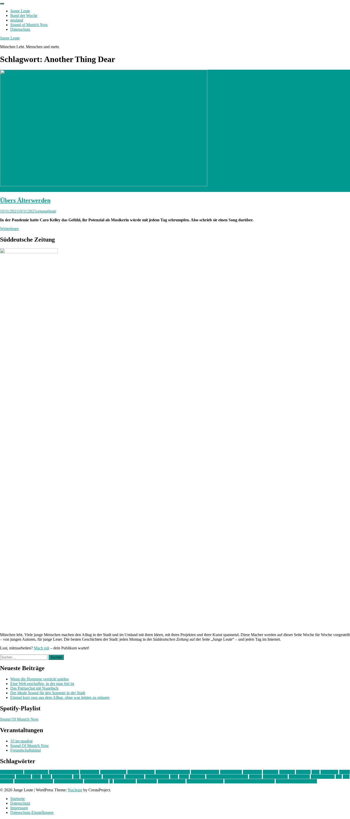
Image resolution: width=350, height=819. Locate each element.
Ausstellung (89, 772)
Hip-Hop (303, 772)
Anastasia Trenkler (64, 772)
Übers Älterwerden (25, 200)
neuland (16, 20)
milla (174, 776)
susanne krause (96, 781)
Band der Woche (23, 15)
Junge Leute (20, 11)
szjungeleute (46, 211)
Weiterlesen (9, 228)
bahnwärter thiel (113, 772)
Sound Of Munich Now (19, 719)
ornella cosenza (275, 776)
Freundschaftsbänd (25, 750)
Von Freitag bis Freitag (205, 781)
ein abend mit (231, 772)
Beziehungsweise (205, 772)
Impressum (19, 808)
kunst (36, 776)
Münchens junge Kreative (227, 776)
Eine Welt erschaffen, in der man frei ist (42, 683)
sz (111, 781)
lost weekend (91, 776)
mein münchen (157, 776)
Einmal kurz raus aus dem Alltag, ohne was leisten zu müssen (59, 697)
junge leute (329, 772)
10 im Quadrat (11, 772)
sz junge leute (125, 781)
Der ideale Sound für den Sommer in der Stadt (47, 693)
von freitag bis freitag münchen (249, 781)
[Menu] (2, 3)
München (197, 776)
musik (184, 776)
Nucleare (75, 790)
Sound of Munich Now (29, 25)
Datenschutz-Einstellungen (32, 812)
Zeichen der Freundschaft (296, 781)
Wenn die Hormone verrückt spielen (39, 679)
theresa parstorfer (172, 781)
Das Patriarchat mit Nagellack (34, 688)
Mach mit (41, 648)
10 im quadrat (21, 741)
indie (316, 772)
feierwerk (270, 772)
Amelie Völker (36, 772)
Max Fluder (134, 776)
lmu (76, 776)
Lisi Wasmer (62, 776)
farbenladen (252, 772)
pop (339, 776)
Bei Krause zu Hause (173, 772)
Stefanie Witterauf (68, 781)
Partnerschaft (299, 776)
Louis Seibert (113, 776)
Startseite (17, 798)
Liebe (46, 776)
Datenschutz (20, 29)
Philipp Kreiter (323, 776)
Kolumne (23, 776)
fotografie (287, 772)
